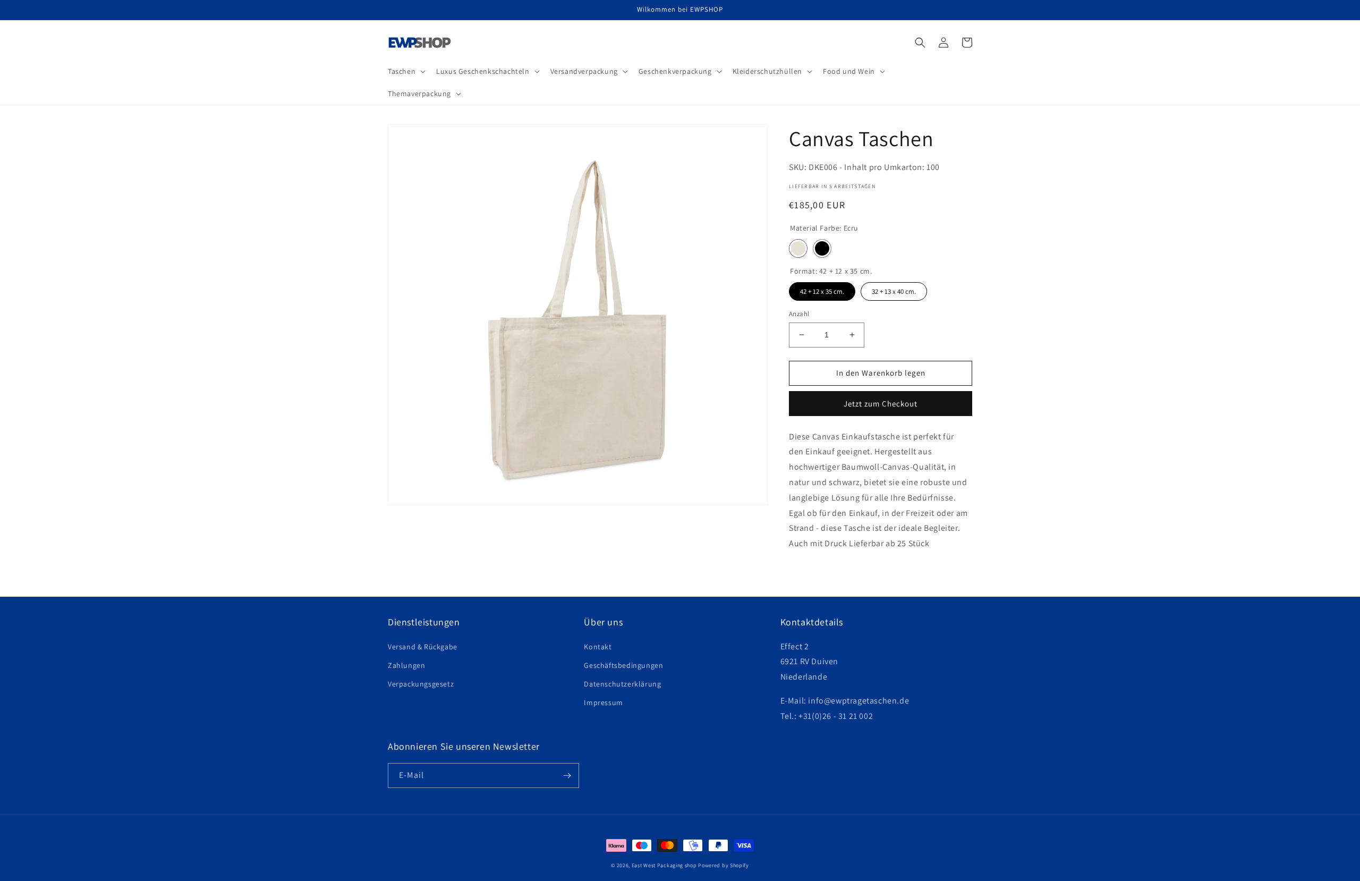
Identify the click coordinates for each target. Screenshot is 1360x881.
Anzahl (799, 313)
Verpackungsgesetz (421, 684)
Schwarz (822, 248)
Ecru (798, 248)
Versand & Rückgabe (422, 646)
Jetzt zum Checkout (880, 404)
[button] (405, 71)
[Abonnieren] (567, 775)
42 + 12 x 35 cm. (822, 289)
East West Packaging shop (664, 865)
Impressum (603, 702)
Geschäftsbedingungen (623, 665)
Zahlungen (406, 665)
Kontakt (597, 646)
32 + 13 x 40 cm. (894, 289)
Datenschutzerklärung (622, 684)
